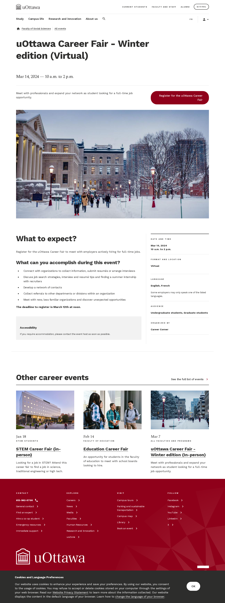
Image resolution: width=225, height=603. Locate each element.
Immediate (27, 530)
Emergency (28, 524)
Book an (125, 528)
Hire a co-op (27, 518)
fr (191, 19)
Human (77, 524)
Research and (80, 530)
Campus (125, 500)
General (25, 506)
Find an (24, 512)
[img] (28, 7)
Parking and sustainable (130, 508)
